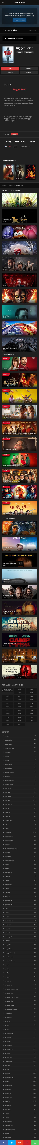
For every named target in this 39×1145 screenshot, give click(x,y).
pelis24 (7, 1025)
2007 (7, 714)
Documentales (9, 860)
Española (7, 876)
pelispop (7, 1053)
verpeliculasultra (10, 1129)
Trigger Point (19, 89)
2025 (31, 689)
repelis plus (8, 1085)
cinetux (7, 808)
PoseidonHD (8, 1061)
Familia (7, 888)
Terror (7, 1113)
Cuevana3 (8, 832)
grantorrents (8, 904)
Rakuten (7, 1065)
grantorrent (8, 900)
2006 (19, 714)
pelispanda (8, 1045)
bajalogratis (29, 52)
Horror (7, 917)
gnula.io (7, 896)
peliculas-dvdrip (10, 1001)
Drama (7, 864)
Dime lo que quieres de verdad (7, 689)
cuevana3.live (9, 840)
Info (10, 69)
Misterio (7, 965)
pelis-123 (7, 1021)
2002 (19, 717)
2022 (7, 696)
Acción (20, 52)
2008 (31, 710)
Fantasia (7, 892)
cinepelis (7, 800)
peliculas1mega (9, 1005)
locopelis (7, 933)
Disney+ (7, 852)
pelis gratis (8, 1017)
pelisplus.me (9, 1049)
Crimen (7, 828)
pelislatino (8, 1037)
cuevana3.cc (9, 836)
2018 (19, 699)
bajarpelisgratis (9, 772)
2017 (31, 699)
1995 (31, 721)
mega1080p (8, 949)
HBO (6, 908)
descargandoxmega (11, 848)
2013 (7, 707)
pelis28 (7, 1029)
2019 (7, 699)
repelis (7, 1081)
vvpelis (7, 1133)
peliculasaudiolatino (11, 1009)
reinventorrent (9, 1077)
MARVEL (7, 941)
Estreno (7, 880)
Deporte (7, 844)
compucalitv (8, 820)
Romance (8, 1105)
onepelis (7, 977)
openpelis (8, 981)
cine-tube (8, 788)
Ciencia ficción (9, 784)
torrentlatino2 (9, 1121)
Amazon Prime (9, 748)
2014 (31, 703)
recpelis (7, 1073)
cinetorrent (8, 804)
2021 (19, 696)
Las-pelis (7, 929)
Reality (7, 1069)
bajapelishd (8, 768)
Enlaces (28, 69)
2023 (31, 692)
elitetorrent (8, 872)
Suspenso (8, 1109)
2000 (7, 721)
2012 (19, 707)
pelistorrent (8, 1057)
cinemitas (8, 796)
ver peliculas (8, 1125)
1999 (19, 721)
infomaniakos (9, 921)
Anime (7, 756)
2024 (19, 692)
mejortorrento (9, 957)
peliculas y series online (12, 997)
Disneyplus (8, 856)
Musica (7, 969)
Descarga (14, 134)
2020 (31, 696)
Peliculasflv (8, 1013)
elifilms (7, 868)
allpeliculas (8, 744)
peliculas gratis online (11, 989)
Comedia (7, 816)
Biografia (7, 776)
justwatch (8, 925)
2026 (19, 689)
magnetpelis (8, 937)
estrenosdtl (8, 884)
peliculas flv (8, 985)
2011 (31, 707)
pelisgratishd (9, 1033)
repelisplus (8, 1097)
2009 (19, 710)
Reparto (10, 72)
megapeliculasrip (10, 953)
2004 (31, 714)
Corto (6, 824)
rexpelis (7, 1101)
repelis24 (7, 1089)
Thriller (7, 1117)
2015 (19, 703)
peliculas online (9, 993)
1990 (7, 724)
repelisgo (8, 1093)
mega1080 (8, 945)
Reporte (28, 72)
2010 (7, 710)
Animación (8, 752)
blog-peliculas (9, 780)
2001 (31, 717)
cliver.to (7, 812)
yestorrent (8, 1137)
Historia (7, 913)
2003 (7, 717)
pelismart (7, 1041)
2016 (7, 703)
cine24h (7, 792)
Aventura (7, 760)
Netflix (7, 973)
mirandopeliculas (10, 961)
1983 (19, 724)
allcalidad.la (8, 740)
